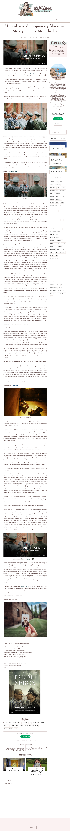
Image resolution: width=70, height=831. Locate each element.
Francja (52, 202)
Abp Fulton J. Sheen (54, 181)
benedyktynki (53, 187)
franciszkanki (58, 199)
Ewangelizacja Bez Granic (55, 196)
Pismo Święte (59, 240)
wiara (16, 728)
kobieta (62, 202)
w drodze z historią (8, 728)
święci (22, 725)
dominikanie (62, 190)
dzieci (51, 193)
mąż (30, 722)
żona (51, 296)
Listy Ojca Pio (58, 208)
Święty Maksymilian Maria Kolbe (31, 725)
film (10, 722)
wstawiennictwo (61, 290)
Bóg (6, 722)
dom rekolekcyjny (54, 190)
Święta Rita (61, 261)
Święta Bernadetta (54, 258)
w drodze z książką (54, 281)
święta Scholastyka (54, 264)
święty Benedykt (53, 267)
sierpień (12, 725)
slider (17, 725)
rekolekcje (52, 249)
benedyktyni (57, 184)
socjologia (62, 252)
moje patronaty (36, 722)
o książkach (52, 240)
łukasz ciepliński (53, 211)
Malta (60, 211)
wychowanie (52, 293)
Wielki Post (61, 287)
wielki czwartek (53, 287)
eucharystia (57, 193)
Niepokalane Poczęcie (54, 237)
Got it (39, 827)
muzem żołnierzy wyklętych (56, 228)
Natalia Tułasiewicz (54, 234)
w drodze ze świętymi (54, 284)
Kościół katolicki (16, 722)
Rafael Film (6, 725)
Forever (52, 199)
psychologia (53, 246)
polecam (42, 722)
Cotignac (63, 187)
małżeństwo (24, 722)
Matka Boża (59, 214)
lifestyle (52, 208)
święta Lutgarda (53, 261)
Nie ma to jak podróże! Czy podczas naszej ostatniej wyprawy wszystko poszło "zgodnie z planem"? (36, 748)
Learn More (32, 827)
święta (56, 255)
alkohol (62, 181)
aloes (51, 184)
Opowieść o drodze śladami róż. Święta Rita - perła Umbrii (57, 148)
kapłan (57, 202)
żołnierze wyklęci (61, 293)
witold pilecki (53, 290)
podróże (52, 243)
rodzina (63, 249)
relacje (58, 249)
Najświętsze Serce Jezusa (55, 231)
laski (61, 205)
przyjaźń (63, 243)
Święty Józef (61, 267)
